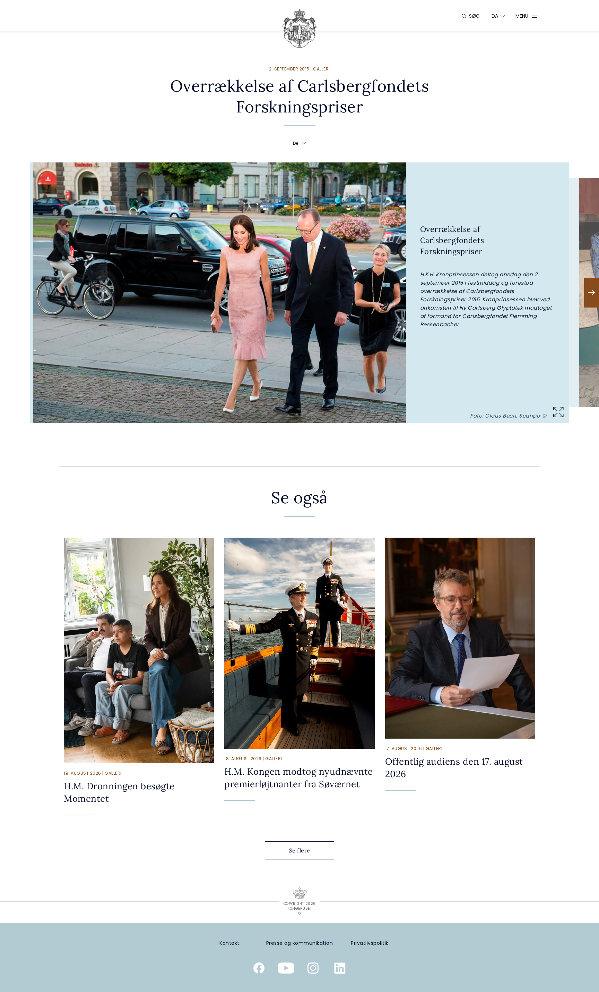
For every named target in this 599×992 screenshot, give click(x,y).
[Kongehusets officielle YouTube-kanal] (286, 969)
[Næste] (591, 293)
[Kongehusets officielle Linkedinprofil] (340, 969)
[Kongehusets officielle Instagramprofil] (313, 969)
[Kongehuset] (299, 28)
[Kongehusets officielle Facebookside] (259, 969)
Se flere (299, 850)
